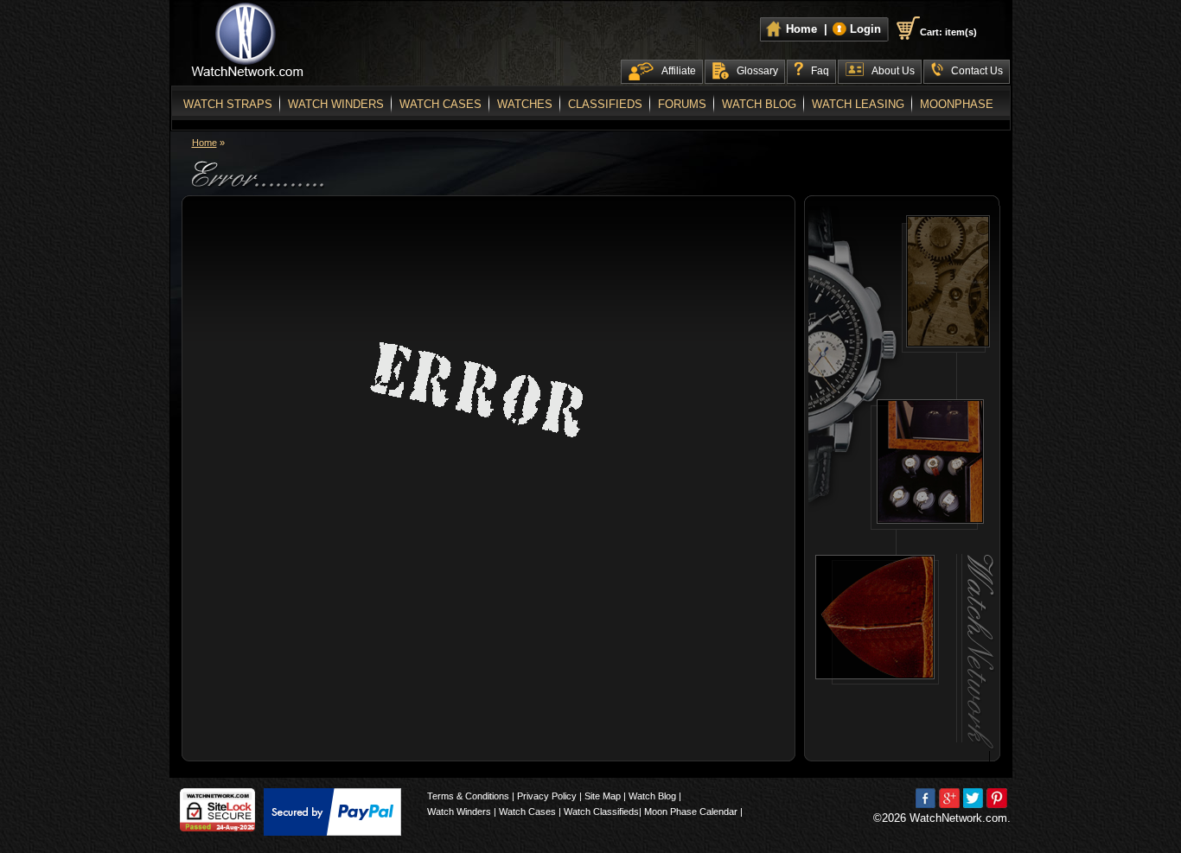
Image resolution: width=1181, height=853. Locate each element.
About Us (893, 71)
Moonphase (956, 104)
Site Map (602, 796)
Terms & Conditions (468, 796)
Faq (820, 71)
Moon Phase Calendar (690, 811)
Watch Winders (336, 104)
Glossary (757, 71)
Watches (524, 104)
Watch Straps (227, 104)
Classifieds (605, 104)
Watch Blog (759, 104)
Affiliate (678, 71)
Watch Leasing (858, 104)
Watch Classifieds (601, 811)
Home (204, 142)
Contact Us (977, 71)
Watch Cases (440, 104)
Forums (682, 104)
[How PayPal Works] (332, 812)
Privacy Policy (547, 796)
